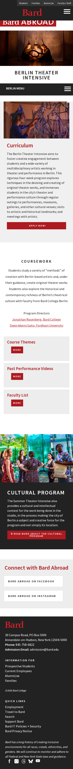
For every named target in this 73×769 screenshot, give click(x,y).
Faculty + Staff (64, 3)
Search (9, 717)
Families (36, 3)
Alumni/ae (49, 3)
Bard (32, 13)
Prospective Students (20, 666)
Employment (14, 707)
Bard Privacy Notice (18, 731)
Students (23, 3)
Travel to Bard (15, 712)
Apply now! (37, 225)
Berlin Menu (15, 88)
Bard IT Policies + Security (23, 726)
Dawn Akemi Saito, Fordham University (36, 325)
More (17, 350)
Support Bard (14, 721)
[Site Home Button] (28, 25)
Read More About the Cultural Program (37, 535)
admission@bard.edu (44, 649)
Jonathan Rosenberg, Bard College (36, 319)
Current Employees (18, 671)
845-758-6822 (25, 645)
